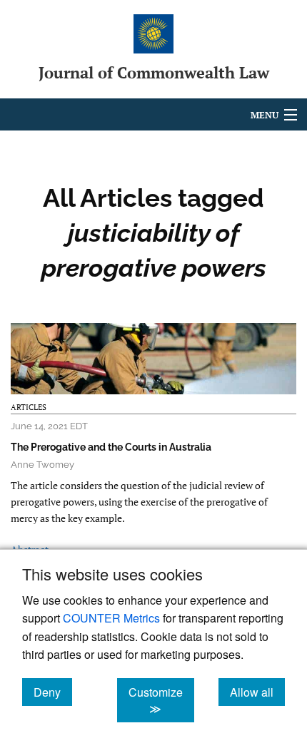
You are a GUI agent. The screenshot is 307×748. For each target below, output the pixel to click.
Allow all (257, 691)
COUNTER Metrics (111, 618)
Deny (53, 691)
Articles (28, 407)
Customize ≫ (161, 700)
